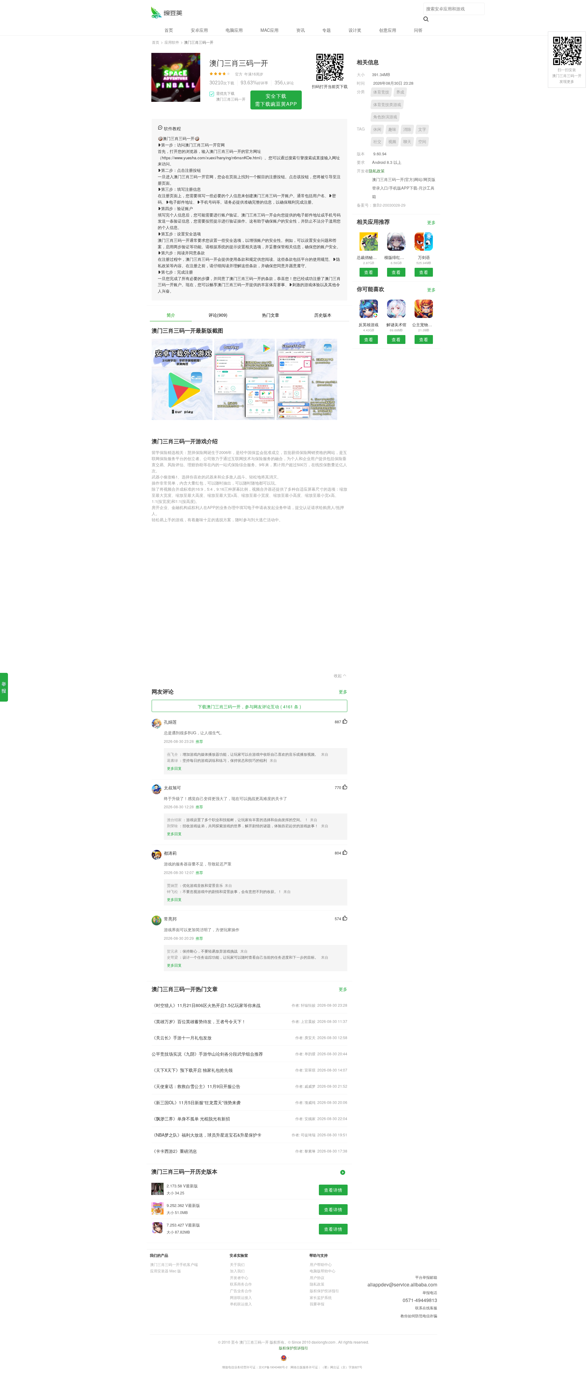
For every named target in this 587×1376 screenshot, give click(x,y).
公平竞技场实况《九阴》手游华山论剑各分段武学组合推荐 (207, 1054)
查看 (368, 272)
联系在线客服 (426, 1307)
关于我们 (237, 1264)
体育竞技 (381, 92)
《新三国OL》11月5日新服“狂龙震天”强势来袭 (196, 1102)
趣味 (392, 129)
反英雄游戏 (368, 324)
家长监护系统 (321, 1297)
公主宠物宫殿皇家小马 (424, 324)
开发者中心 (239, 1277)
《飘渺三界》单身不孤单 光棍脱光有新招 (191, 1119)
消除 (407, 129)
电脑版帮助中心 (322, 1270)
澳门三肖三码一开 (166, 12)
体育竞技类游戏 (387, 104)
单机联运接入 (241, 1303)
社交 (377, 141)
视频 (392, 141)
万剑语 (424, 257)
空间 (422, 141)
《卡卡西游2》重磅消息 (174, 1151)
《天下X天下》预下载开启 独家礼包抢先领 (192, 1070)
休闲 (377, 129)
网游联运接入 (241, 1297)
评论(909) (218, 315)
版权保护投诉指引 (324, 1290)
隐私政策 (377, 171)
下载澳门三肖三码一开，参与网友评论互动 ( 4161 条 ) (249, 706)
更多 (343, 692)
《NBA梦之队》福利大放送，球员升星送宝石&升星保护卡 (206, 1135)
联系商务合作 (241, 1283)
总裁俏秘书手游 (368, 257)
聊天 (407, 141)
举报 (4, 687)
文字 (422, 129)
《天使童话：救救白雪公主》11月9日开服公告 (196, 1086)
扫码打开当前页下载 (330, 86)
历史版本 (322, 315)
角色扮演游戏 (385, 117)
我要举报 (317, 1303)
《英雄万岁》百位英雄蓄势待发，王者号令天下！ (199, 1021)
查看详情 (333, 1190)
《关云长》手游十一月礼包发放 (182, 1038)
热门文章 (270, 315)
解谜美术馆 (396, 324)
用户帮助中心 (321, 1264)
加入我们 (237, 1270)
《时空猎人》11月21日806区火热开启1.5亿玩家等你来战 (206, 1005)
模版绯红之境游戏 (396, 257)
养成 (400, 92)
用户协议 (317, 1277)
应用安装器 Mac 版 (165, 1270)
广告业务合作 (241, 1290)
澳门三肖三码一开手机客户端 (174, 1264)
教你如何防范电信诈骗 (419, 1315)
